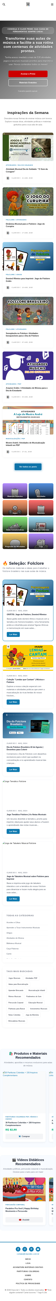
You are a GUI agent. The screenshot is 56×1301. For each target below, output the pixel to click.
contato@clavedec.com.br (28, 1254)
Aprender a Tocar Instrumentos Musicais (23, 928)
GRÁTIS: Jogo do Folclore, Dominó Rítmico (26, 614)
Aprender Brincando (15, 990)
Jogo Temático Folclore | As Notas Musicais (26, 814)
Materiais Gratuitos (28, 82)
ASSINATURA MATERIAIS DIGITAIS (28, 1267)
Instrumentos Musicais (38, 1009)
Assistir (25, 1220)
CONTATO (28, 1280)
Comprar (26, 1136)
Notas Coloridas (14, 1015)
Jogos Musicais (14, 978)
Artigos (9, 933)
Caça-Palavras (13, 949)
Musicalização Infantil (37, 990)
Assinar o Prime (28, 74)
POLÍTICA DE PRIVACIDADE (28, 1284)
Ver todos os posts (27, 467)
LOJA (28, 1263)
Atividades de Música (15, 938)
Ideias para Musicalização (18, 984)
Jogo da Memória (32, 1015)
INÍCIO (28, 1259)
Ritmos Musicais (14, 996)
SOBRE (28, 1275)
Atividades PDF (31, 978)
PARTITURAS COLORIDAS (28, 1271)
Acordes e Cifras (13, 922)
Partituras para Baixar (16, 1009)
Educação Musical (35, 1003)
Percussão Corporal (15, 1003)
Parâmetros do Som (33, 996)
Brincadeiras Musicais (16, 1021)
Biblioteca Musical (14, 943)
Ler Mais (13, 634)
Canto (9, 954)
